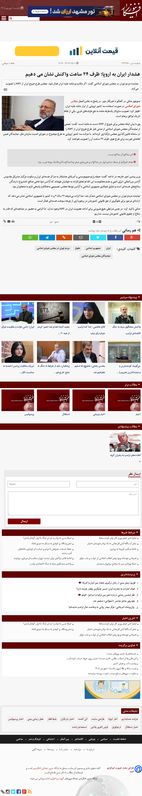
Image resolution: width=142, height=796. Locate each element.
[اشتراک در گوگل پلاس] (132, 237)
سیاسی (5, 63)
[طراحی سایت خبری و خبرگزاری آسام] (138, 769)
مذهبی (19, 739)
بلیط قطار (52, 719)
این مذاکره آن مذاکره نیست (120, 154)
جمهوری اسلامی (93, 248)
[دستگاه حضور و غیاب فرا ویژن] (112, 698)
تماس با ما (64, 749)
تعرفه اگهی (37, 749)
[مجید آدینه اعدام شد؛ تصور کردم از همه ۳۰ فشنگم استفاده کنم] (53, 313)
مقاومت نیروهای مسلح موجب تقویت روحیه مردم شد (112, 673)
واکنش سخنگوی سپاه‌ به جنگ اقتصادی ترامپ (51, 564)
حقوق (77, 248)
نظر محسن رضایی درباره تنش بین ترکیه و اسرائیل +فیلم (108, 595)
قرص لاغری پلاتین (99, 727)
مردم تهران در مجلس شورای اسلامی (53, 248)
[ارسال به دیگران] (8, 222)
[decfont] (94, 221)
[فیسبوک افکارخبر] (18, 792)
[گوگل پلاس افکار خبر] (24, 792)
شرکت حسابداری (129, 719)
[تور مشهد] (71, 16)
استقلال (66, 414)
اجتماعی (50, 739)
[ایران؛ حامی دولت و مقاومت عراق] (17, 313)
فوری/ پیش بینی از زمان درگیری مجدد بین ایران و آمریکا (108, 583)
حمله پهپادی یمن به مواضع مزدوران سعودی (116, 564)
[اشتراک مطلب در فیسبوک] (115, 237)
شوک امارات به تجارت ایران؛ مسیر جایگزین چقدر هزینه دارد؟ (105, 589)
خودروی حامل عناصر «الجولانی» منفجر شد (114, 601)
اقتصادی (79, 739)
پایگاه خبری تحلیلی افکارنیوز (45, 768)
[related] (5, 89)
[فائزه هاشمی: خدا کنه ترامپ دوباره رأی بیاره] (88, 313)
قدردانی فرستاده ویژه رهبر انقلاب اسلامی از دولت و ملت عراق (108, 558)
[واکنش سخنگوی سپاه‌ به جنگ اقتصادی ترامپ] (124, 313)
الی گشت (82, 719)
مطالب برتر (130, 384)
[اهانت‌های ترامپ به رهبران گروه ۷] (125, 441)
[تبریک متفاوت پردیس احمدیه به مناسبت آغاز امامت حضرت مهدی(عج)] (17, 352)
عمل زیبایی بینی (35, 719)
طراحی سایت (98, 719)
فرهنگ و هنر (34, 739)
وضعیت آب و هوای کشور (124, 663)
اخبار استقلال (131, 727)
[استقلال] (53, 400)
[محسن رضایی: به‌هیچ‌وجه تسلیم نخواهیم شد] (88, 352)
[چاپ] (12, 222)
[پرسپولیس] (17, 400)
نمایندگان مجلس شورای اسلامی (96, 256)
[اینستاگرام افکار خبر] (8, 792)
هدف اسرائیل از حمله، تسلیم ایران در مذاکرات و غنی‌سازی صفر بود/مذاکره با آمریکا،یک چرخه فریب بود (85, 162)
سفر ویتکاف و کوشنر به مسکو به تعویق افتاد (51, 543)
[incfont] (100, 221)
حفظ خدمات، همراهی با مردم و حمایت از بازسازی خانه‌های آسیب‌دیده (45, 551)
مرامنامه (77, 749)
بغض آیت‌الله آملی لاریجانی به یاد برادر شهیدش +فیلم (111, 543)
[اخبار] (124, 400)
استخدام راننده (79, 727)
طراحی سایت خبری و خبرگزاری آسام (120, 770)
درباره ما (90, 749)
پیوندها (50, 749)
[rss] (30, 792)
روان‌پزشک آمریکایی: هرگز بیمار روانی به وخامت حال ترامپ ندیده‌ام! (102, 607)
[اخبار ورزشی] (88, 400)
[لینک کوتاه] (4, 222)
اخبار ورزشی (99, 414)
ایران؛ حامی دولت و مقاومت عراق (17, 327)
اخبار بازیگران (67, 719)
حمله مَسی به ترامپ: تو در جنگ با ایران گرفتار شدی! (47, 538)
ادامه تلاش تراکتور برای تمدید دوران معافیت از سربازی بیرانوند (43, 558)
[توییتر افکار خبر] (13, 792)
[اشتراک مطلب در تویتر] (98, 237)
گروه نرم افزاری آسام (54, 778)
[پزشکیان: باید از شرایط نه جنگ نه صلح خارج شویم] (53, 352)
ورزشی (92, 739)
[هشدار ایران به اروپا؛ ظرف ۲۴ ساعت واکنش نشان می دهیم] (47, 237)
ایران (108, 248)
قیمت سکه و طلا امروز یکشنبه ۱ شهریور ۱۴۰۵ (115, 668)
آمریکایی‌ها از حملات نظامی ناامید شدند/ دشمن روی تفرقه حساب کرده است (101, 658)
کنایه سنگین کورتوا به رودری (123, 549)
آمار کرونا (112, 719)
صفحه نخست (119, 739)
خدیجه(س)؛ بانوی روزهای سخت (121, 654)
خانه (12, 63)
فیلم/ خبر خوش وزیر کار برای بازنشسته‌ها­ (117, 538)
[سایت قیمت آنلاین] (71, 51)
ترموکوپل (116, 727)
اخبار (138, 414)
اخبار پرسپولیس (15, 719)
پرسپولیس (29, 414)
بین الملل (65, 739)
